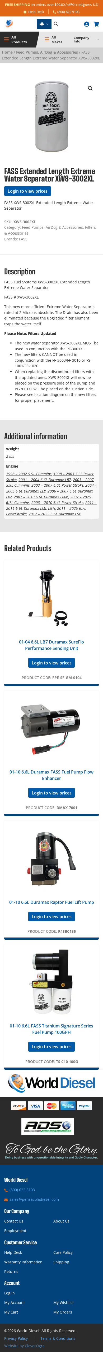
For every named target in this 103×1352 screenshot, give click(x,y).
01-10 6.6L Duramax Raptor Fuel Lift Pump (51, 902)
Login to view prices (28, 191)
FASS (23, 238)
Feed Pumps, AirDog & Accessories (47, 52)
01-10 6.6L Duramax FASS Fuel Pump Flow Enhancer (51, 775)
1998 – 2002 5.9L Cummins (29, 473)
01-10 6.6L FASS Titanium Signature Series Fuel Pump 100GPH (51, 1029)
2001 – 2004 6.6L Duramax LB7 (44, 479)
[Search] (56, 24)
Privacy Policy (16, 1338)
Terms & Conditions (57, 1338)
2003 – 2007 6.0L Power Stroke (57, 485)
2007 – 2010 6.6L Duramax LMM (41, 496)
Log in (9, 1292)
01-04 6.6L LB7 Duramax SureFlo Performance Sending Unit (51, 645)
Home (7, 52)
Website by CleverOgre (24, 1345)
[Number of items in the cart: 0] (96, 24)
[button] (90, 88)
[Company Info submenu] (98, 39)
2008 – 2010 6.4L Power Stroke (57, 502)
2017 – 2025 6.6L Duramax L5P (55, 513)
